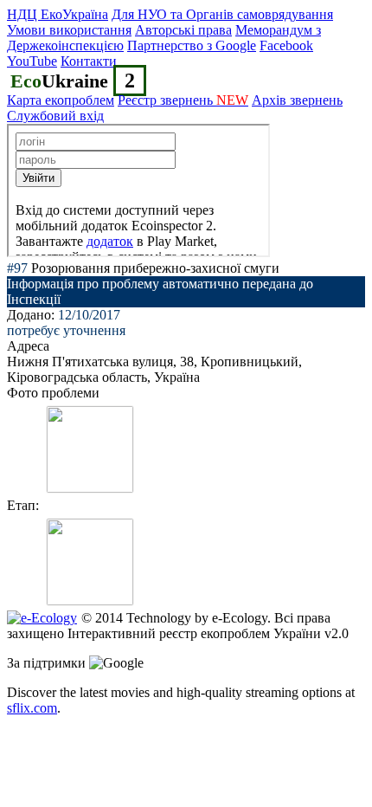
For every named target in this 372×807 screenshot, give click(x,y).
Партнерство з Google (191, 45)
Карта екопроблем (60, 100)
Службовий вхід (55, 115)
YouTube (32, 61)
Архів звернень (297, 100)
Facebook (286, 45)
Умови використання (69, 30)
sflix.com (32, 707)
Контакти (89, 61)
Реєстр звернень (183, 100)
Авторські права (183, 30)
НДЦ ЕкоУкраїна (57, 14)
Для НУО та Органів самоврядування (222, 14)
